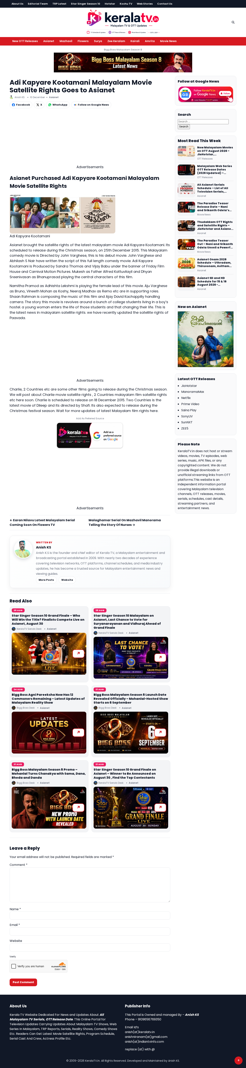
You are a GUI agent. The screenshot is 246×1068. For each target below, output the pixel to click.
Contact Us (164, 4)
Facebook (23, 105)
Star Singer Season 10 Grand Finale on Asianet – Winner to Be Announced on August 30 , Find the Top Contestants (125, 773)
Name (15, 909)
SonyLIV (187, 416)
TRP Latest (59, 4)
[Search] (233, 22)
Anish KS (43, 547)
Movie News (168, 41)
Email (15, 925)
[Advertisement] (90, 137)
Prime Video (190, 404)
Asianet (48, 41)
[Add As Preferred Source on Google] (90, 435)
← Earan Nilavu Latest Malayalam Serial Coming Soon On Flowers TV (42, 522)
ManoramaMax (192, 392)
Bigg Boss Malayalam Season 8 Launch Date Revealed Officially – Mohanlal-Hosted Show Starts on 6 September (131, 698)
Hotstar (110, 4)
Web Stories (145, 4)
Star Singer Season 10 (85, 4)
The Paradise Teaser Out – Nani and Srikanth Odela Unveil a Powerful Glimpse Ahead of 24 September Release (215, 244)
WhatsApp (59, 105)
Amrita (150, 41)
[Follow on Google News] (206, 94)
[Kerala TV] (123, 22)
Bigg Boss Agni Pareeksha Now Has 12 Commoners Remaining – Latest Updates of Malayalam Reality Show (48, 698)
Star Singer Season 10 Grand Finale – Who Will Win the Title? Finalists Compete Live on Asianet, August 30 (48, 619)
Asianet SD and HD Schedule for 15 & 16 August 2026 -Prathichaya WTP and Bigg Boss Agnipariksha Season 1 (215, 281)
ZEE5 (184, 428)
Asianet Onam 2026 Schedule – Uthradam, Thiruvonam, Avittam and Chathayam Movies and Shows (215, 263)
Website (67, 580)
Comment (18, 865)
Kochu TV (126, 4)
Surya (98, 41)
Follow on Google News (93, 105)
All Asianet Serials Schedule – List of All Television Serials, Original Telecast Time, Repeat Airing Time (214, 188)
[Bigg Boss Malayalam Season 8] (123, 62)
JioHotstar (189, 386)
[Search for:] (203, 121)
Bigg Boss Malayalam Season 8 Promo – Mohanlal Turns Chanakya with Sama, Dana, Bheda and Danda (49, 773)
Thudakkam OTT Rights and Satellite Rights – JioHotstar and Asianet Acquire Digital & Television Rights (215, 225)
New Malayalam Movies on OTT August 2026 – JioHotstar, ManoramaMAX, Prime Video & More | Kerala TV (215, 151)
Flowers (83, 41)
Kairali (135, 41)
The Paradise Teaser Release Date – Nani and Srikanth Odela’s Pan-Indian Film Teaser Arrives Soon (214, 207)
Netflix (186, 398)
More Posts (46, 580)
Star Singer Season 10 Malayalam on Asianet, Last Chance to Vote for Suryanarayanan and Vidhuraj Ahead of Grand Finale (127, 621)
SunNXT (187, 422)
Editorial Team (38, 4)
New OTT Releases (25, 41)
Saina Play (188, 410)
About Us (17, 4)
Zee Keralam (116, 41)
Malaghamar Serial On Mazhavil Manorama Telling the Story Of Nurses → (125, 522)
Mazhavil (66, 41)
